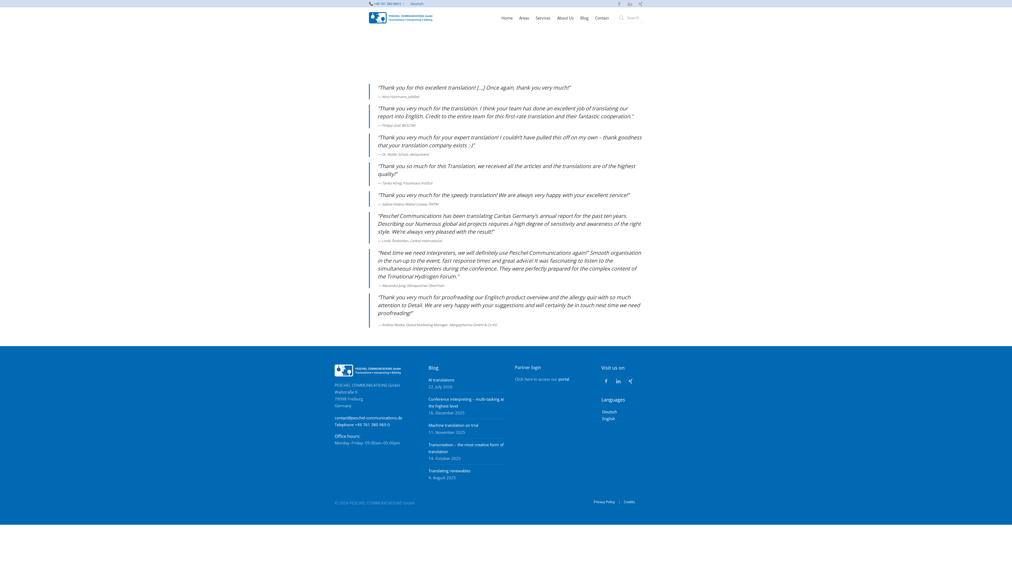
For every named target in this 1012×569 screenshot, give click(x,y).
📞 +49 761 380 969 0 (385, 3)
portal (563, 379)
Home (507, 18)
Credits (629, 501)
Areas (524, 18)
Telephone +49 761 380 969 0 (362, 424)
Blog (584, 18)
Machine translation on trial (453, 425)
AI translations (441, 379)
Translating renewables (449, 470)
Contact (602, 18)
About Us (565, 18)
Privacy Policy (604, 501)
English (608, 418)
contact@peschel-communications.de (368, 417)
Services (543, 18)
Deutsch (417, 3)
